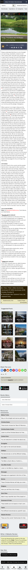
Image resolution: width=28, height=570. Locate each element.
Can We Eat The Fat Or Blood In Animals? (7, 345)
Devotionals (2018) (19, 290)
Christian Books (5, 422)
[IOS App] (23, 388)
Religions (3, 486)
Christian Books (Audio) (7, 429)
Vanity (21, 334)
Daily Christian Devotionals (13, 2)
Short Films (4, 493)
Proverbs (3, 292)
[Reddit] (7, 370)
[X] (5, 370)
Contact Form (5, 436)
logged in (10, 380)
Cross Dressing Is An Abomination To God (7, 332)
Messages (4, 472)
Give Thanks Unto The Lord (21, 359)
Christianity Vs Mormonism (9, 555)
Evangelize (20, 9)
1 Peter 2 (4, 261)
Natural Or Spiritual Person (20, 346)
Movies (3, 479)
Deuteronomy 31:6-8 (7, 301)
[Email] (25, 370)
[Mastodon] (16, 370)
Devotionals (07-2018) (7, 290)
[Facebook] (2, 370)
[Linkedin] (10, 370)
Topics (26, 9)
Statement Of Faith (6, 500)
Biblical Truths (5, 415)
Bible (14, 288)
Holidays (3, 450)
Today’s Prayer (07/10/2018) (22, 301)
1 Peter (5, 288)
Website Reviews (6, 514)
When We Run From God (21, 320)
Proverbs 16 (5, 215)
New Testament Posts (16, 294)
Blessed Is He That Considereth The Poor (7, 319)
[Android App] (5, 388)
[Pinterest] (13, 370)
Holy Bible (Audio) (6, 465)
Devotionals (4, 9)
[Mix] (19, 370)
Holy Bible (4, 457)
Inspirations (12, 9)
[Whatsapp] (22, 370)
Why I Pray (7, 360)
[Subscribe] (23, 526)
